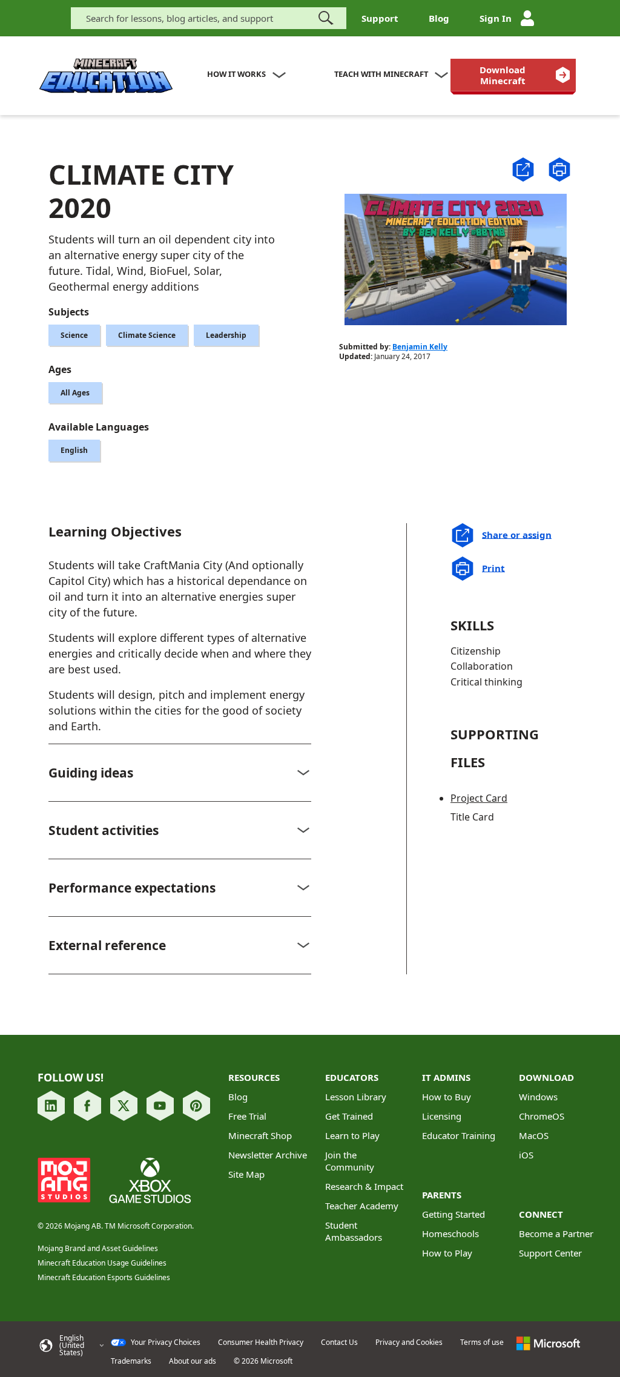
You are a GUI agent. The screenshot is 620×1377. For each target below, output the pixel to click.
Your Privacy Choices (164, 1342)
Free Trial (247, 1116)
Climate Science (147, 335)
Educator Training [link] (458, 1135)
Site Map (246, 1174)
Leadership (226, 335)
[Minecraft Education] (105, 76)
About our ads (192, 1361)
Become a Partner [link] (556, 1233)
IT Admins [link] (446, 1077)
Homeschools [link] (450, 1233)
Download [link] (546, 1077)
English (74, 450)
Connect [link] (541, 1214)
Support (379, 18)
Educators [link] (351, 1077)
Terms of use (482, 1342)
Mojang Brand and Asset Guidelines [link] (98, 1248)
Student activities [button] (103, 830)
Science (74, 335)
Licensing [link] (441, 1116)
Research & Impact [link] (364, 1186)
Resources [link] (254, 1077)
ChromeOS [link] (541, 1116)
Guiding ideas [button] (90, 772)
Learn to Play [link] (352, 1135)
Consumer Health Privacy (260, 1342)
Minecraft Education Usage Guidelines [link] (102, 1263)
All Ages (75, 393)
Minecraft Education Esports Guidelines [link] (104, 1277)
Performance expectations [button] (132, 887)
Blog (439, 18)
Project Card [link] (478, 798)
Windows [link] (538, 1097)
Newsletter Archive (267, 1155)
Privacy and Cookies (409, 1342)
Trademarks (131, 1361)
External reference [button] (107, 945)
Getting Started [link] (453, 1214)
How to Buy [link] (446, 1097)
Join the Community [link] (349, 1161)
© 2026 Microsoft (263, 1361)
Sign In (496, 18)
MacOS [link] (534, 1135)
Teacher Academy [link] (361, 1206)
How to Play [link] (447, 1253)
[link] (513, 75)
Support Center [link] (550, 1253)
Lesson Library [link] (355, 1097)
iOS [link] (526, 1155)
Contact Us (339, 1342)
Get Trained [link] (349, 1116)
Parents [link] (441, 1195)
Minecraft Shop (260, 1135)
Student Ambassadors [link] (353, 1231)
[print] (559, 169)
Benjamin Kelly (419, 347)
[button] (523, 168)
